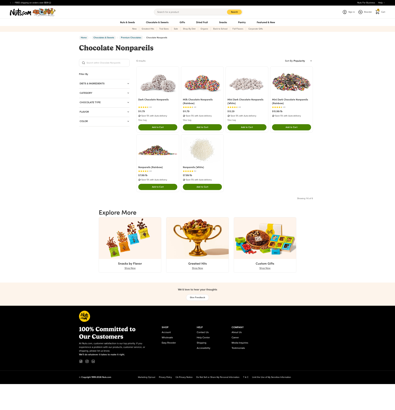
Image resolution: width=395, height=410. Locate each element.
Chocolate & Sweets (157, 22)
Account (166, 332)
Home (84, 38)
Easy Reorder (169, 343)
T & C (245, 377)
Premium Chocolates (131, 38)
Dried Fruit (202, 22)
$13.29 (230, 111)
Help (380, 3)
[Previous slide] (10, 3)
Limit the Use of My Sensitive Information (271, 377)
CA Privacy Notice (184, 377)
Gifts (182, 22)
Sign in (351, 12)
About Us (237, 332)
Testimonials (238, 348)
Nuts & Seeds (127, 22)
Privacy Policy (165, 377)
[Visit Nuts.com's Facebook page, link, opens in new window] (81, 361)
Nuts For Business (366, 3)
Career (235, 337)
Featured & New (266, 22)
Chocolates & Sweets (104, 38)
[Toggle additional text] (50, 3)
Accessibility (203, 348)
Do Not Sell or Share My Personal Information (217, 377)
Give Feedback (197, 297)
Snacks (223, 22)
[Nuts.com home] (33, 12)
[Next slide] (13, 3)
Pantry (242, 22)
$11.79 (141, 111)
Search (234, 12)
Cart (381, 11)
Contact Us (203, 332)
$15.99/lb (277, 111)
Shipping (201, 343)
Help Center (203, 337)
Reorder (368, 12)
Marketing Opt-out (146, 377)
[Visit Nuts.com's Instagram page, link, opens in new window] (87, 361)
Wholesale (167, 337)
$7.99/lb (143, 175)
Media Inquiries (240, 343)
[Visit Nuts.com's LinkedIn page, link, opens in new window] (93, 361)
